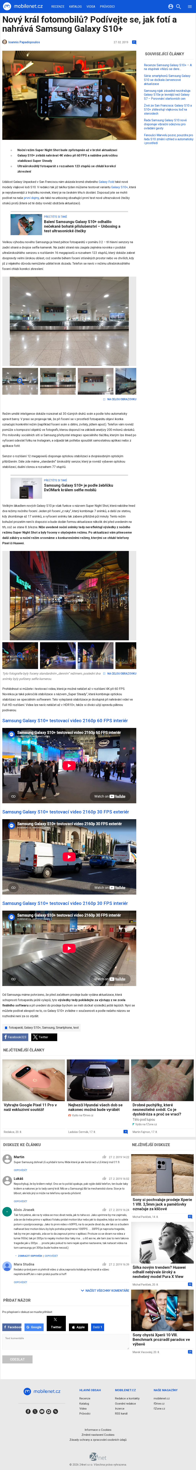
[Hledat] (178, 7)
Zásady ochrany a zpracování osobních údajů (98, 1439)
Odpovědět (20, 1170)
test (76, 1027)
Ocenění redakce (125, 1403)
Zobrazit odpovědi (30, 1256)
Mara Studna (24, 1264)
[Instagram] (48, 1413)
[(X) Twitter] (35, 1413)
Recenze (57, 6)
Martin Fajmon (141, 1131)
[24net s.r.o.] (98, 1459)
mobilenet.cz (162, 1398)
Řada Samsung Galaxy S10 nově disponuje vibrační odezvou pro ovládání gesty (165, 124)
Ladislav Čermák (78, 1131)
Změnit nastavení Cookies (98, 1435)
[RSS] (55, 1413)
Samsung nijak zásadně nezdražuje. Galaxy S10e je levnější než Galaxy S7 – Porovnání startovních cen (167, 95)
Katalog (75, 6)
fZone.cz (159, 1408)
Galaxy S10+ (119, 187)
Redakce (9, 1131)
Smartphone (64, 1027)
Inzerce (119, 1408)
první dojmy (31, 198)
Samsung (48, 1027)
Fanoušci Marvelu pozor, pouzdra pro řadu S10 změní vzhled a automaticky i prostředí (169, 139)
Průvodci (107, 6)
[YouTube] (41, 1413)
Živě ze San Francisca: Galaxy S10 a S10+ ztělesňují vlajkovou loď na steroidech (168, 109)
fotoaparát (16, 1027)
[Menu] (189, 7)
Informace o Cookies (98, 1430)
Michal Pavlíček (142, 1216)
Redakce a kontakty (127, 1398)
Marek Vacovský (142, 1352)
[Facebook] (28, 1413)
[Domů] (23, 6)
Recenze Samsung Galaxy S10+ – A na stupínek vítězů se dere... (168, 67)
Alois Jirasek (24, 1210)
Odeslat (17, 1359)
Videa (91, 6)
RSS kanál (121, 1413)
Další (97, 1327)
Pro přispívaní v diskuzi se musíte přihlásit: (27, 1312)
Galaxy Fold (106, 182)
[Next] (121, 321)
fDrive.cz (159, 1403)
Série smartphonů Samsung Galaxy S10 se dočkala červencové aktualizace (167, 80)
